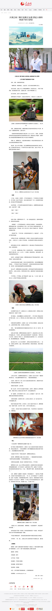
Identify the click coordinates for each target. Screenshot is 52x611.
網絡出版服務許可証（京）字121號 (34, 601)
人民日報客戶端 (31, 23)
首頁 (1, 9)
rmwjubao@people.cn (40, 597)
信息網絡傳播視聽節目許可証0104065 (8, 601)
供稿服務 (29, 593)
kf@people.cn (17, 597)
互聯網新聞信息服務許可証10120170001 (11, 599)
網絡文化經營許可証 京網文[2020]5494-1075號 (21, 601)
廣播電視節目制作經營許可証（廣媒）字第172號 (39, 599)
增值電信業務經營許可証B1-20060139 (24, 599)
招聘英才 (18, 593)
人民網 (2, 12)
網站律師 (39, 593)
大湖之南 (9, 12)
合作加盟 (25, 593)
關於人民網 (11, 593)
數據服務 (32, 593)
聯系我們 (46, 593)
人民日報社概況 (6, 593)
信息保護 (43, 593)
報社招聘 (15, 593)
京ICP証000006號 (43, 601)
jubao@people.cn (35, 595)
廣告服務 (22, 593)
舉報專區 (40, 9)
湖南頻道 (5, 12)
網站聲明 (36, 593)
